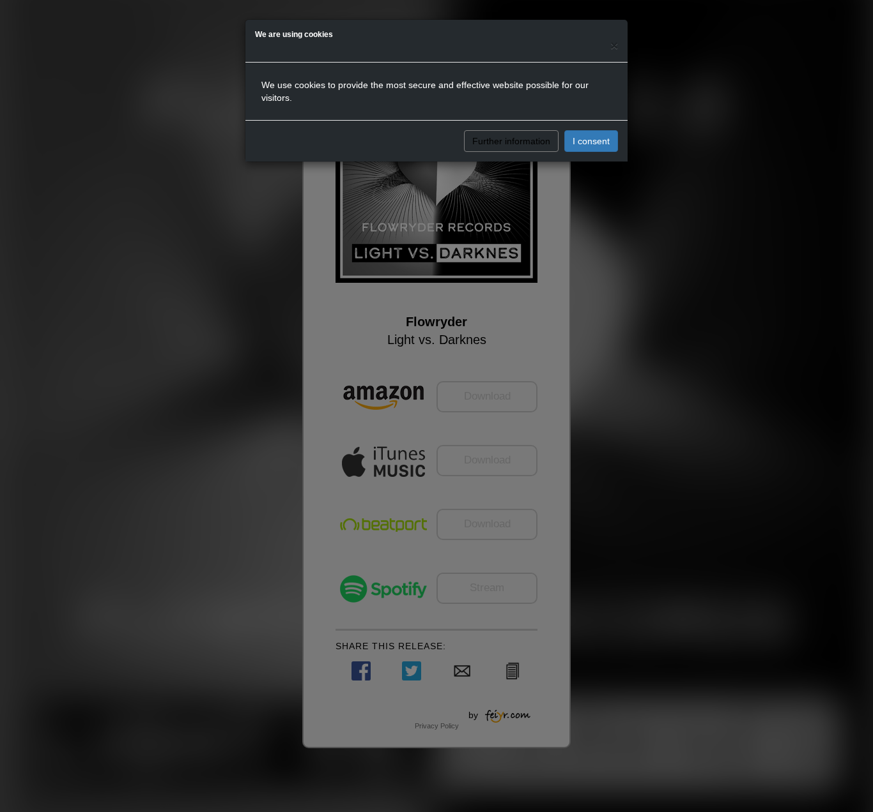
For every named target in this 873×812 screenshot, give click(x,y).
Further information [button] (511, 141)
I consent (591, 141)
